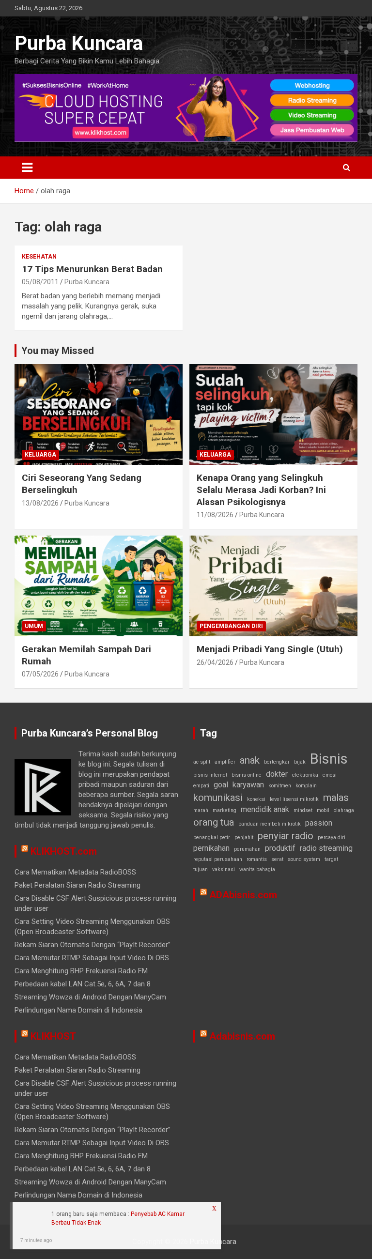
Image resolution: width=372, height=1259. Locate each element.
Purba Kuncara (79, 43)
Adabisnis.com (242, 1036)
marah (200, 810)
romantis (257, 859)
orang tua (213, 822)
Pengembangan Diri (231, 626)
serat (277, 859)
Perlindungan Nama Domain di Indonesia (78, 1010)
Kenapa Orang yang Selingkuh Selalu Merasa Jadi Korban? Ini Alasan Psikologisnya (261, 489)
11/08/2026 (215, 515)
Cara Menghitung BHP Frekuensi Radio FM (81, 971)
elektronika (305, 775)
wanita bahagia (257, 869)
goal (221, 784)
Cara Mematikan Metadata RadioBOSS (75, 872)
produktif (280, 848)
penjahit (243, 837)
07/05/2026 (40, 674)
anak (250, 760)
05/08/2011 (40, 282)
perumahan (247, 849)
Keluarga (40, 454)
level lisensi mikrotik (294, 799)
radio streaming (326, 848)
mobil (323, 810)
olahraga (344, 810)
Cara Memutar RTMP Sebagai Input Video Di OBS (92, 957)
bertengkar (277, 762)
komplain (306, 786)
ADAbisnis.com (243, 895)
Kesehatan (39, 256)
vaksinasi (223, 869)
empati (201, 786)
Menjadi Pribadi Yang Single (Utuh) (270, 649)
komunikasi (218, 797)
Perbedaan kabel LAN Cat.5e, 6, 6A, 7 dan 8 (83, 984)
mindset (303, 810)
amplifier (225, 762)
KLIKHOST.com (64, 851)
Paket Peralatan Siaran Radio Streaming (77, 885)
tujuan (200, 869)
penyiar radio (285, 836)
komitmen (279, 786)
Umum (34, 626)
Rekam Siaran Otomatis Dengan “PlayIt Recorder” (92, 944)
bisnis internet (210, 775)
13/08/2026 (40, 503)
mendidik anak (265, 809)
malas (336, 797)
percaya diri (331, 837)
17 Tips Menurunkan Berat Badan (92, 269)
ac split (201, 762)
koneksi (256, 799)
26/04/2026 (215, 662)
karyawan (248, 784)
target (331, 859)
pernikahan (211, 848)
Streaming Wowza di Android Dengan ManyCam (90, 997)
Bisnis (329, 759)
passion (318, 823)
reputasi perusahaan (217, 859)
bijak (300, 762)
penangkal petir (211, 837)
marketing (224, 810)
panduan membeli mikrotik (269, 824)
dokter (277, 774)
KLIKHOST (53, 1036)
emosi (330, 775)
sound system (304, 859)
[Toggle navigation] (27, 167)
